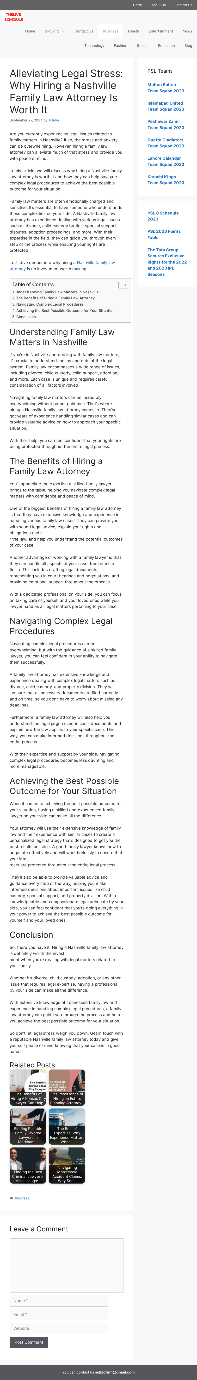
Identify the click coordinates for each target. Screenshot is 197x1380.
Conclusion (26, 317)
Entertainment (161, 31)
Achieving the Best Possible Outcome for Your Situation (65, 310)
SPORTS (52, 31)
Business (110, 31)
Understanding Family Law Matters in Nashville (57, 292)
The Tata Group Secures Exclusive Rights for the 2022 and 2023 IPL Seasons (167, 262)
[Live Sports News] (14, 17)
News (187, 31)
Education (166, 45)
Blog (188, 45)
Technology (94, 45)
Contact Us (183, 5)
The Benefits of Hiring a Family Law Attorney (55, 298)
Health (133, 31)
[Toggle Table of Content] (120, 285)
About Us (159, 5)
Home (137, 5)
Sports (142, 45)
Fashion (120, 45)
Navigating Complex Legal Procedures (50, 304)
